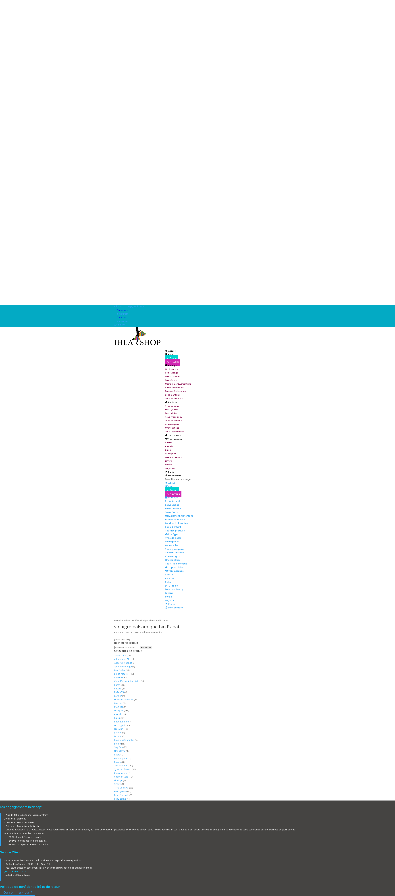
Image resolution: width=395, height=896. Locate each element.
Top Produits (120, 765)
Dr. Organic (170, 453)
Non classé (119, 750)
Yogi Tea (118, 747)
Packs (117, 754)
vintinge (118, 780)
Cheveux (118, 677)
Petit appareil (121, 758)
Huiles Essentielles (174, 387)
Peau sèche (171, 413)
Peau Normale (121, 795)
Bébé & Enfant (172, 394)
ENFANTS (119, 692)
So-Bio (168, 464)
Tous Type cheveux (174, 431)
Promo (117, 762)
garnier (118, 695)
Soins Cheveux (172, 376)
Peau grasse (171, 409)
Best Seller (119, 670)
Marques (118, 710)
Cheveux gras (172, 424)
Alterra (168, 442)
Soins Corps (171, 380)
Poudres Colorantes (175, 391)
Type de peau (172, 405)
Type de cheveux (173, 420)
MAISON (118, 706)
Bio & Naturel (172, 369)
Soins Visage (171, 372)
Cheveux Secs (172, 427)
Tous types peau (173, 416)
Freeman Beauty (173, 457)
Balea (168, 449)
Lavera (168, 460)
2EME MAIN (120, 655)
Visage (117, 783)
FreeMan (118, 728)
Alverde (169, 446)
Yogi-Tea (170, 468)
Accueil (117, 620)
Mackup (118, 703)
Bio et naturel (121, 673)
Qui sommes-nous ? (17, 892)
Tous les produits (174, 398)
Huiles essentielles (123, 699)
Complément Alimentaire (178, 383)
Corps (117, 684)
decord (117, 688)
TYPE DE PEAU (121, 787)
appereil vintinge (123, 666)
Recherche (146, 647)
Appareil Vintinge (123, 662)
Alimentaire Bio (122, 659)
